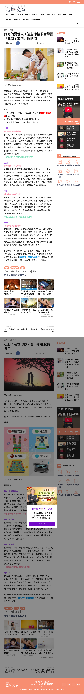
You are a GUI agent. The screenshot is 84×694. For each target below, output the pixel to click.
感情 (22, 268)
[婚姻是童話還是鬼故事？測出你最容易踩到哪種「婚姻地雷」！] (60, 50)
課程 (57, 689)
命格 (6, 271)
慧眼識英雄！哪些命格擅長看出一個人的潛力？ (28, 311)
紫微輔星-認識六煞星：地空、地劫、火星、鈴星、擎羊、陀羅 (45, 293)
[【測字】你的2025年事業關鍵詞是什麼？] (60, 75)
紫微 (11, 30)
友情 (29, 271)
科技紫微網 (23, 689)
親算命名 (52, 689)
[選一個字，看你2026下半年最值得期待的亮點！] (60, 39)
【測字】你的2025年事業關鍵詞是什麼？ (72, 76)
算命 (30, 689)
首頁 (5, 30)
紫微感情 (14, 268)
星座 (62, 689)
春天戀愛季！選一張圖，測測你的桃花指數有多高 (72, 65)
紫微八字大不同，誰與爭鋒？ (11, 292)
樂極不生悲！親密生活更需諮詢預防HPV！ (28, 293)
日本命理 (44, 689)
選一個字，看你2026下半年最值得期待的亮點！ (72, 41)
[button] (77, 24)
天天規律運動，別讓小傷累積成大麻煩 (45, 311)
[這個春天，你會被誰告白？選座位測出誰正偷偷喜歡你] (60, 86)
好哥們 (18, 271)
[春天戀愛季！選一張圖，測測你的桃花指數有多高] (60, 64)
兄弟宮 (12, 271)
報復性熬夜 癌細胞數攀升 (11, 311)
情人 (24, 271)
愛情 (34, 271)
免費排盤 (36, 689)
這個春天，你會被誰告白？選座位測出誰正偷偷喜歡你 (72, 87)
